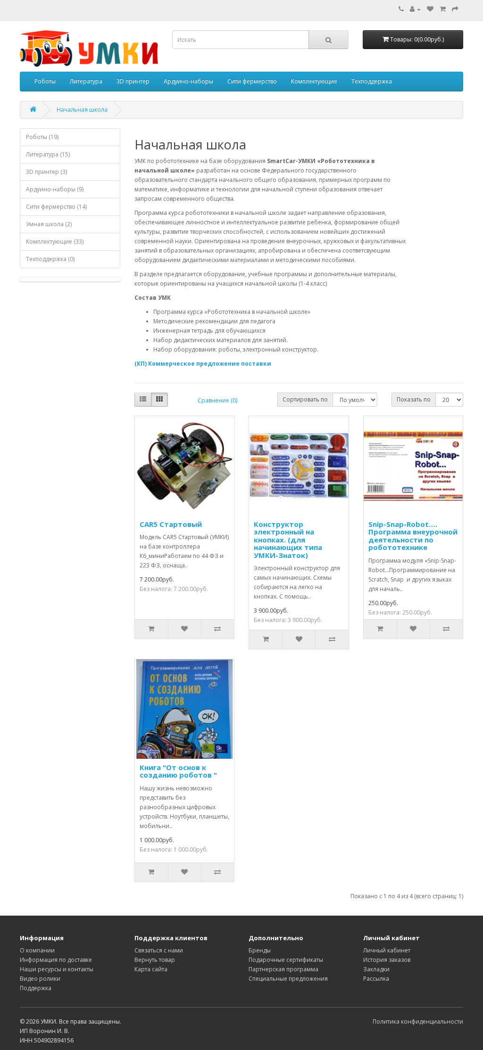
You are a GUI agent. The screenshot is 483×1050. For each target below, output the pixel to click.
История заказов (386, 960)
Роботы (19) (42, 137)
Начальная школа (82, 110)
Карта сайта (150, 969)
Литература (86, 81)
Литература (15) (48, 154)
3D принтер (133, 81)
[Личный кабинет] (415, 9)
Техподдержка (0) (50, 259)
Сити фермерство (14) (56, 207)
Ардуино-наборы (188, 81)
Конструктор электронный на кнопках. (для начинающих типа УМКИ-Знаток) (288, 539)
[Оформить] (455, 9)
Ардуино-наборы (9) (54, 189)
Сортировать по (305, 399)
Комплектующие (314, 81)
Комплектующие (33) (54, 242)
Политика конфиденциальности (418, 1021)
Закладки (376, 969)
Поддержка (35, 988)
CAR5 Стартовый (171, 524)
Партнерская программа (283, 969)
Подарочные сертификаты (286, 960)
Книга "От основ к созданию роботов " (178, 771)
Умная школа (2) (49, 224)
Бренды (260, 950)
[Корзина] (443, 9)
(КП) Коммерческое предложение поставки (202, 364)
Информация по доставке (56, 960)
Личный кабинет (386, 950)
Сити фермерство (252, 81)
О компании (37, 950)
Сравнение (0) (217, 400)
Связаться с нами (158, 950)
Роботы (45, 81)
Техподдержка (371, 81)
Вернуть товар (154, 960)
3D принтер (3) (46, 172)
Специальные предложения (288, 979)
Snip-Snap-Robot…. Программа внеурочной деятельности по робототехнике (413, 535)
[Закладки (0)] (430, 9)
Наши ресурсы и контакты (56, 969)
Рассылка (376, 979)
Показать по (414, 399)
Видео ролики (40, 979)
